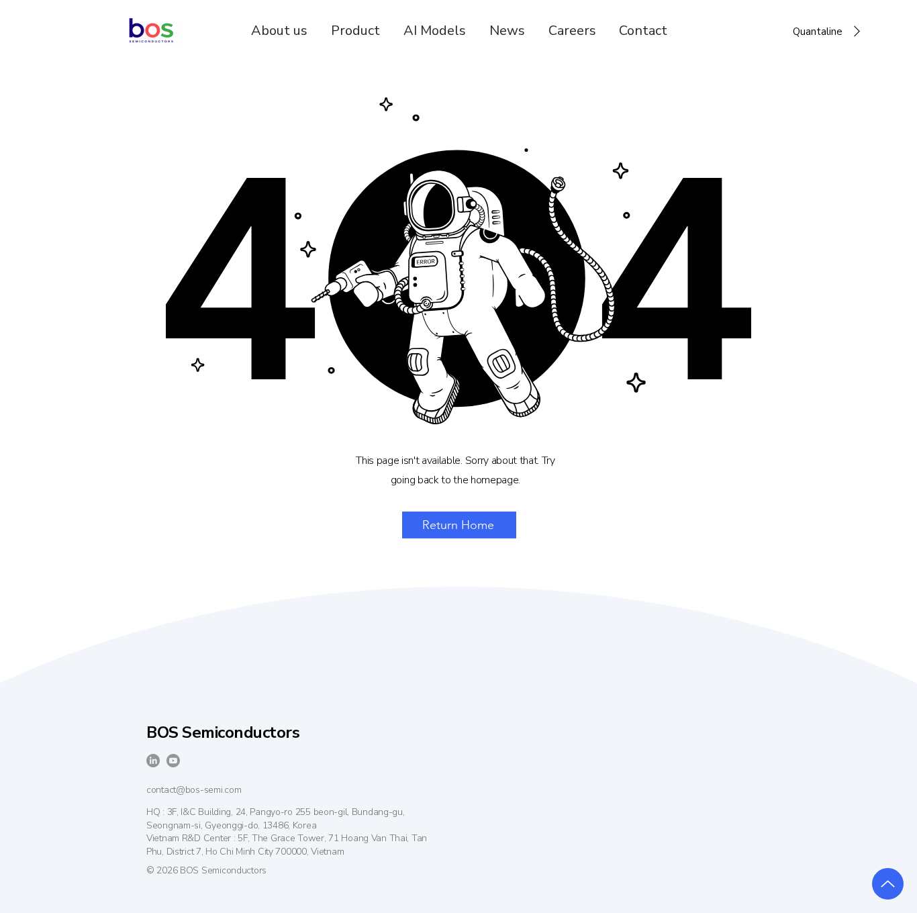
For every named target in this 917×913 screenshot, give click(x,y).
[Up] (888, 884)
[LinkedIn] (153, 760)
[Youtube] (173, 760)
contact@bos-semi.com (193, 789)
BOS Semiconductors (222, 732)
